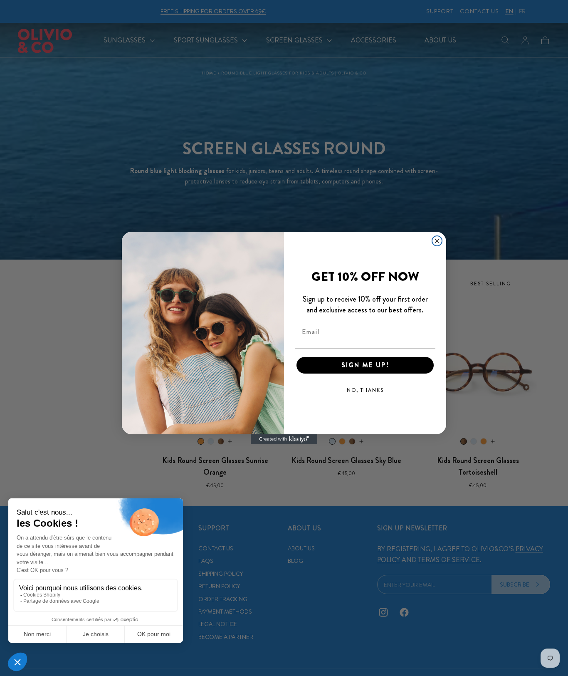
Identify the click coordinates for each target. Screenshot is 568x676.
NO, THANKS (365, 390)
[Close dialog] (437, 241)
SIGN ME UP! (365, 365)
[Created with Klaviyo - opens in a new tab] (284, 439)
